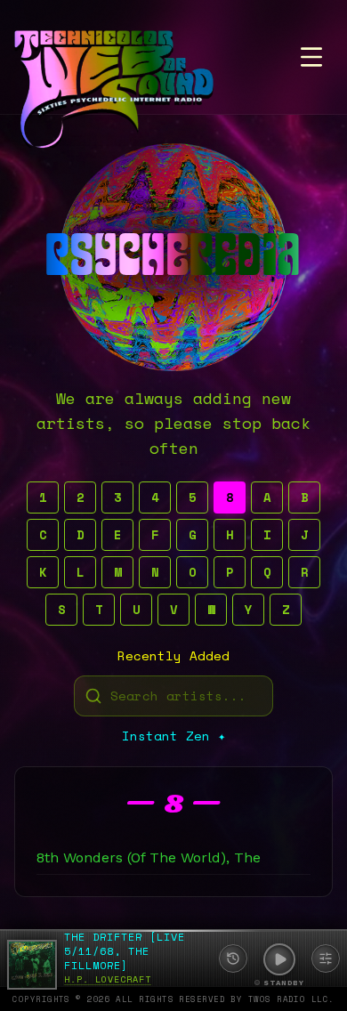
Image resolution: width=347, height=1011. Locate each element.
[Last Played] (233, 958)
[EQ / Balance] (325, 958)
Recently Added (173, 656)
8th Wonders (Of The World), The (148, 857)
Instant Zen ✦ (173, 736)
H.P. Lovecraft (107, 979)
